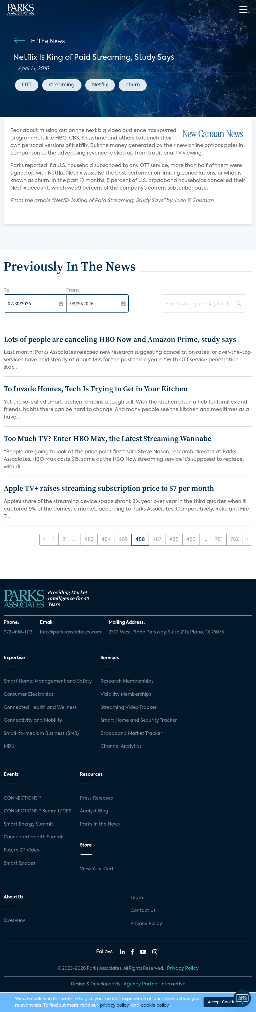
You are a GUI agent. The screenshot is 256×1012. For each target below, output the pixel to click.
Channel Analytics (121, 746)
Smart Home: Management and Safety (48, 681)
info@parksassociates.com (70, 632)
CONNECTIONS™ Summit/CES (37, 811)
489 (191, 539)
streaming (62, 85)
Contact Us (143, 910)
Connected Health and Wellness (40, 707)
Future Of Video (22, 850)
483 (89, 539)
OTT (27, 85)
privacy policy (114, 1005)
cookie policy (155, 1005)
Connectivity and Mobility (33, 720)
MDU (9, 746)
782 (234, 539)
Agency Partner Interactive (154, 984)
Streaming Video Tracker (129, 707)
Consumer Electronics (28, 694)
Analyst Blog (94, 811)
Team (136, 898)
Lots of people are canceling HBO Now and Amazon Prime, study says (120, 339)
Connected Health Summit (34, 837)
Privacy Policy (146, 924)
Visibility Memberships (126, 694)
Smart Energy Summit (28, 824)
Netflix (100, 85)
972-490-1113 (18, 632)
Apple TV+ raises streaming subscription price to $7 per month (109, 488)
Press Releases (96, 798)
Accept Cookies (222, 1002)
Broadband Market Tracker (131, 733)
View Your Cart (97, 869)
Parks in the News (100, 824)
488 (174, 539)
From (72, 290)
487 (157, 539)
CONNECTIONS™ (22, 798)
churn (133, 85)
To (6, 290)
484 (106, 539)
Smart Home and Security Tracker (139, 720)
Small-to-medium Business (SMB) (41, 733)
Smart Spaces (19, 863)
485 (123, 539)
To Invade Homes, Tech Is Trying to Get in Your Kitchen (96, 389)
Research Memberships (127, 681)
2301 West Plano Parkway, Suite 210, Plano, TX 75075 (166, 632)
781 (219, 539)
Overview (14, 920)
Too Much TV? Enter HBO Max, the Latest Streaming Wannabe (107, 438)
